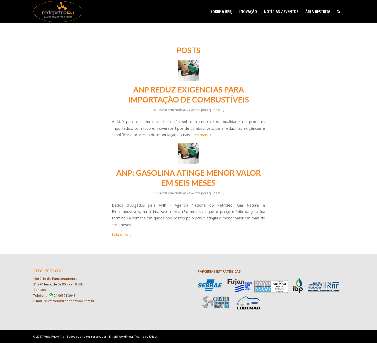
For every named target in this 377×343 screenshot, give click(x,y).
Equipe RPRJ (215, 110)
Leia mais (200, 134)
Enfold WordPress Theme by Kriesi (133, 336)
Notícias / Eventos (187, 110)
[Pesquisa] (339, 11)
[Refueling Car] (188, 70)
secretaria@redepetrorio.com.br (69, 301)
